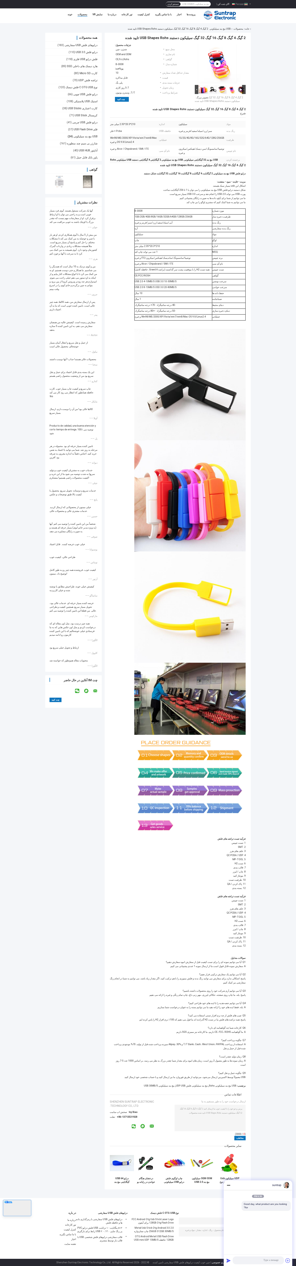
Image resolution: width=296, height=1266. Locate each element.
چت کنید (121, 99)
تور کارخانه (126, 14)
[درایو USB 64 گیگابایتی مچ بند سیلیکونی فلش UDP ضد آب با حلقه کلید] (122, 1163)
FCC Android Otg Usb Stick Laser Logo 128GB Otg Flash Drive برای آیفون (153, 1221)
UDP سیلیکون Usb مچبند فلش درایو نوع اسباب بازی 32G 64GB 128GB (230, 1180)
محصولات (82, 14)
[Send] (228, 1260)
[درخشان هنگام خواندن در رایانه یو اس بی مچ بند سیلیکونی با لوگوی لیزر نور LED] (146, 1163)
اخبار (179, 14)
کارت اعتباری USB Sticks (82, 108)
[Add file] (287, 1260)
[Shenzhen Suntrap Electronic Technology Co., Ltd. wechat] (79, 691)
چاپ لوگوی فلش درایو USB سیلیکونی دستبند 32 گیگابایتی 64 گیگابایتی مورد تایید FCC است (174, 1180)
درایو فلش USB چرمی (84, 122)
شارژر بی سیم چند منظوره (82, 143)
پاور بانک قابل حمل (86, 157)
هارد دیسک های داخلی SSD (82, 66)
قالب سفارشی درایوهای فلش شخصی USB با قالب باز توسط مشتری (99, 1239)
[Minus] (228, 1185)
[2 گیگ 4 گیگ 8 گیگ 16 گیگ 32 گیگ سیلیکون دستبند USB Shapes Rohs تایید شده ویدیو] (217, 64)
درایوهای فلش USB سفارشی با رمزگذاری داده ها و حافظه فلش (99, 1221)
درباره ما (112, 14)
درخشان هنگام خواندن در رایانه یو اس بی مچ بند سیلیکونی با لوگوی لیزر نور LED (146, 1180)
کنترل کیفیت (144, 14)
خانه (247, 28)
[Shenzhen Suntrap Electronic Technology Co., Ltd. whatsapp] (88, 691)
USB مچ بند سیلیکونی (220, 28)
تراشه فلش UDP (87, 80)
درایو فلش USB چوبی (85, 94)
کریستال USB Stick (86, 115)
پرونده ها (191, 14)
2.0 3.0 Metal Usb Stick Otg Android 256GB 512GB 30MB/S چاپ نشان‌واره (154, 1229)
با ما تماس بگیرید (163, 14)
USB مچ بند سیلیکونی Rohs (222, 1085)
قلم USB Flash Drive (85, 129)
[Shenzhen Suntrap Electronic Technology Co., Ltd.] (220, 15)
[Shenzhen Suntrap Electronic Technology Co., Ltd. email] (97, 691)
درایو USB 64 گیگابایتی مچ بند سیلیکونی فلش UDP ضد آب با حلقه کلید (122, 1180)
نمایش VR (97, 14)
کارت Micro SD (88, 73)
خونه (70, 14)
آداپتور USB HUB (88, 150)
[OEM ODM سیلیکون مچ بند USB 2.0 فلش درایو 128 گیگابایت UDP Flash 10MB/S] (202, 1163)
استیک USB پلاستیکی (85, 101)
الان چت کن (223, 4)
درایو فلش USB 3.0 (86, 52)
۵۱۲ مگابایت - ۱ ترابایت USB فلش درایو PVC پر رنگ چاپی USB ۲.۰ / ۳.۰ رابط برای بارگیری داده (99, 1230)
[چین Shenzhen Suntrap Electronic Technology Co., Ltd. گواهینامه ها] (59, 181)
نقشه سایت (70, 1244)
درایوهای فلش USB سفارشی (81, 45)
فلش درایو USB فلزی (85, 59)
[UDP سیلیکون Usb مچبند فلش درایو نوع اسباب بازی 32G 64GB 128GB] (230, 1163)
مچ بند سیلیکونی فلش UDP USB (192, 1085)
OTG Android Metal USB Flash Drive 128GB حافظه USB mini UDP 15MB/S (154, 1238)
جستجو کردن (173, 4)
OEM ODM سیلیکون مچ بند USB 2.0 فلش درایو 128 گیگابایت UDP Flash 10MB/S (202, 1180)
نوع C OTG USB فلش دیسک (81, 87)
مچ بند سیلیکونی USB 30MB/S (159, 1085)
